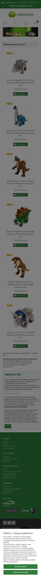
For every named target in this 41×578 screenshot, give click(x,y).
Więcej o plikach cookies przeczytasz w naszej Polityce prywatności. (19, 561)
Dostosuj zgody (20, 566)
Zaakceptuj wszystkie (20, 572)
